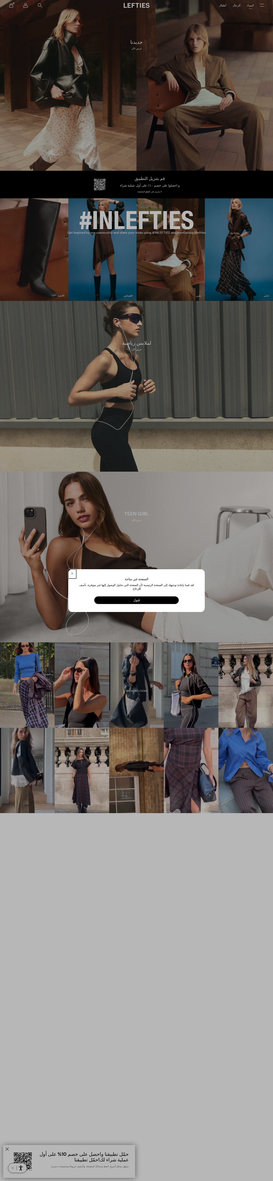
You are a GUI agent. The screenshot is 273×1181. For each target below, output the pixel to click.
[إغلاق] (72, 574)
